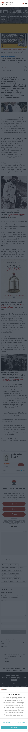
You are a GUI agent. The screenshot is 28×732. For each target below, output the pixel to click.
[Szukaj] (23, 3)
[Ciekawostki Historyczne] (9, 3)
